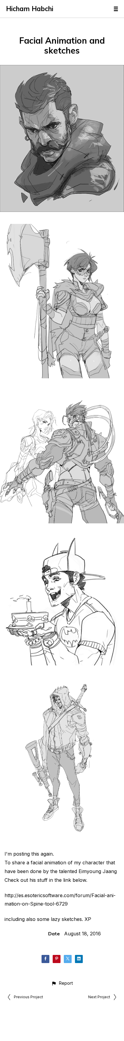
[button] (62, 983)
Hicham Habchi (29, 8)
